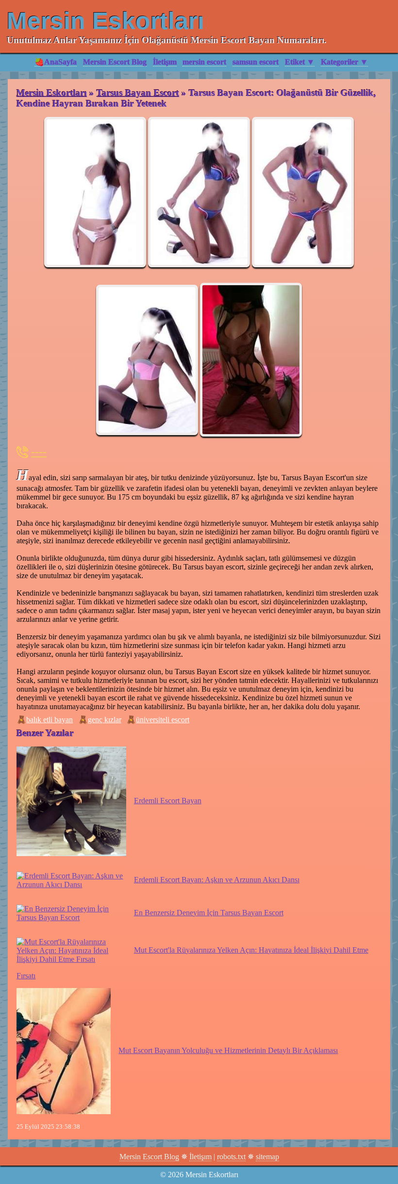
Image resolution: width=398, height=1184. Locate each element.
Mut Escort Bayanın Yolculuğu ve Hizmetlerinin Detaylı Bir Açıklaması (228, 1050)
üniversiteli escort (162, 719)
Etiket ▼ (300, 62)
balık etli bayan (49, 719)
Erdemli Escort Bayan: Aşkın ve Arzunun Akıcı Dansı (216, 880)
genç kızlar (104, 719)
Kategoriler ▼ (344, 62)
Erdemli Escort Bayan (167, 800)
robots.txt (231, 1156)
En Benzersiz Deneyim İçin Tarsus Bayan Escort (208, 912)
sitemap (267, 1156)
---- (39, 451)
